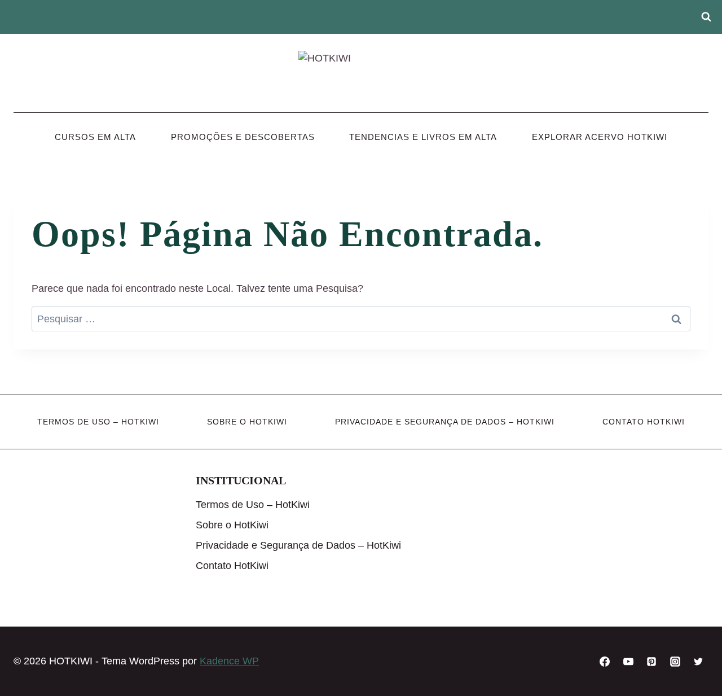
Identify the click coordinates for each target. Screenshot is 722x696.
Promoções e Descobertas (243, 137)
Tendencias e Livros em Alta (423, 137)
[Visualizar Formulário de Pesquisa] (706, 17)
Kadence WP (229, 661)
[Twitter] (698, 661)
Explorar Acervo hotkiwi (599, 137)
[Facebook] (605, 661)
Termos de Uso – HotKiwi (98, 421)
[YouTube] (628, 661)
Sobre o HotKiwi (247, 421)
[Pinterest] (651, 661)
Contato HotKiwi (643, 421)
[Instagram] (675, 661)
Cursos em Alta (95, 137)
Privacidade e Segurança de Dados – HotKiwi (444, 421)
